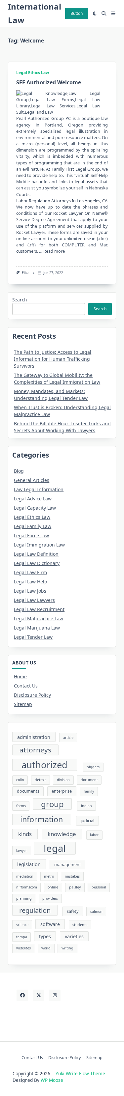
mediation (24, 876)
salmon (96, 911)
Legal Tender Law (33, 637)
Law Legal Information (38, 489)
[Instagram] (55, 995)
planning (24, 898)
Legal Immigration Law (39, 545)
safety (72, 911)
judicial (87, 821)
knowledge (62, 834)
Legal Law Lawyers (34, 600)
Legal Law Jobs (30, 591)
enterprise (62, 791)
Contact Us (26, 686)
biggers (93, 767)
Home (20, 676)
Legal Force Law (31, 535)
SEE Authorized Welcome (48, 82)
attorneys (35, 749)
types (45, 936)
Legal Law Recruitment (39, 609)
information (41, 819)
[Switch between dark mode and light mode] (95, 13)
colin (20, 779)
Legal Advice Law (33, 498)
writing (67, 948)
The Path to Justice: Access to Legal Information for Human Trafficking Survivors (52, 359)
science (22, 924)
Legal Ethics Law (32, 72)
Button (76, 13)
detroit (40, 779)
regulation (35, 910)
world (46, 948)
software (50, 924)
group (52, 804)
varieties (74, 936)
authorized (44, 765)
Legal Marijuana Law (37, 628)
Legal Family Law (32, 526)
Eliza (25, 272)
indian (86, 805)
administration (33, 737)
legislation (29, 864)
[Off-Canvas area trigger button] (113, 13)
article (68, 737)
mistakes (72, 876)
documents (28, 791)
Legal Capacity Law (35, 508)
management (67, 864)
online (53, 887)
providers (50, 898)
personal (99, 887)
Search (19, 299)
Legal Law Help (30, 581)
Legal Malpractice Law (38, 618)
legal (55, 848)
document (89, 779)
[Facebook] (22, 995)
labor (94, 834)
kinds (25, 834)
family (89, 791)
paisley (75, 887)
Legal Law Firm (30, 572)
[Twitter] (38, 995)
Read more (54, 251)
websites (23, 948)
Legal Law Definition (36, 554)
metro (49, 876)
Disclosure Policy (32, 695)
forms (21, 805)
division (63, 779)
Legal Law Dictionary (37, 563)
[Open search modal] (104, 13)
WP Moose (52, 1080)
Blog (19, 471)
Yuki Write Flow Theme (80, 1073)
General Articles (31, 480)
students (79, 924)
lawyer (21, 850)
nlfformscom (26, 887)
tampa (21, 937)
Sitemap (23, 704)
